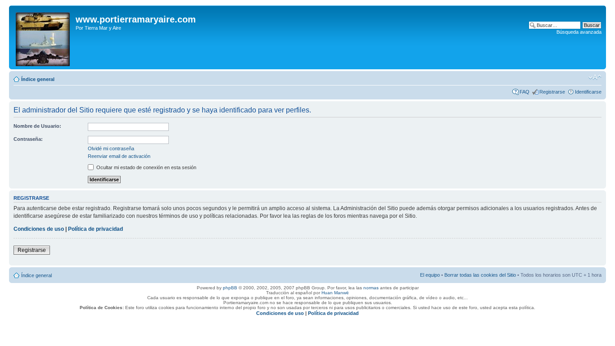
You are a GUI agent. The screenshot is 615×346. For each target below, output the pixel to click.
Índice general (37, 79)
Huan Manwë (335, 292)
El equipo (430, 275)
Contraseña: (28, 139)
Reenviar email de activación (119, 156)
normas (371, 287)
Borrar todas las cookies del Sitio (480, 275)
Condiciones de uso (39, 229)
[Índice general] (43, 37)
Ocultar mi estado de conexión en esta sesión (145, 167)
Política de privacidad (95, 229)
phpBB (230, 287)
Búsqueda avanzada (578, 32)
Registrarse (552, 91)
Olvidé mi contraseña (111, 148)
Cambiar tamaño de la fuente (594, 77)
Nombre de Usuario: (37, 126)
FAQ (524, 91)
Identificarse (588, 91)
